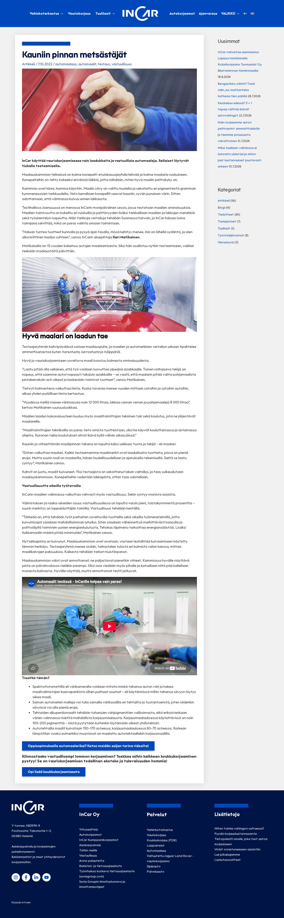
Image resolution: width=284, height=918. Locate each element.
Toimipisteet (227, 221)
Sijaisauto (154, 866)
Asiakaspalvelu (90, 845)
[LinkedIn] (36, 877)
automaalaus (66, 64)
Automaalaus (156, 851)
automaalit (87, 64)
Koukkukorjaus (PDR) (162, 840)
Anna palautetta (91, 861)
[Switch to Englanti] (252, 13)
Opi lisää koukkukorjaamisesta (54, 771)
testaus (104, 64)
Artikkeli (28, 64)
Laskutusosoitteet (227, 860)
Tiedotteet (226, 214)
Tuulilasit (103, 13)
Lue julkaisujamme (227, 854)
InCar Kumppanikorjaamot (98, 840)
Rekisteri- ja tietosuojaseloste (100, 866)
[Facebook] (26, 877)
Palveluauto (155, 871)
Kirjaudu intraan (21, 902)
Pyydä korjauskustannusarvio (235, 834)
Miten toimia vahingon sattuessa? (239, 828)
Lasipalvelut (156, 845)
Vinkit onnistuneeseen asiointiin (237, 849)
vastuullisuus (121, 64)
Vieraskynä (226, 242)
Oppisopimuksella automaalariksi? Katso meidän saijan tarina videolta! (88, 746)
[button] (237, 13)
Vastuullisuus (88, 855)
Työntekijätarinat (231, 235)
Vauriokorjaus (79, 13)
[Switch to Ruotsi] (245, 13)
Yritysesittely (88, 829)
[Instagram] (16, 877)
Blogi (221, 207)
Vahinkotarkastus (44, 13)
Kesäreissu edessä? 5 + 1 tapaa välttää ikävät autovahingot (235, 109)
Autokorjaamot (90, 834)
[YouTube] (46, 877)
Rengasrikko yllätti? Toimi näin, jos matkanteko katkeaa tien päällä (236, 90)
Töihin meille (88, 850)
